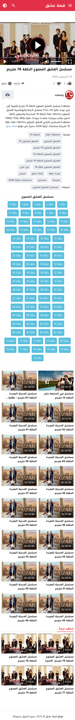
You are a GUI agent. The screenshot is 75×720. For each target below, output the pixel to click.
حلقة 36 (16, 264)
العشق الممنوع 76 (28, 141)
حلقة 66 (44, 332)
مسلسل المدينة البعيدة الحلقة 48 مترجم (23, 618)
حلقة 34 (44, 264)
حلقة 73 (10, 341)
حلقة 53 (58, 306)
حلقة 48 (17, 289)
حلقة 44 (17, 281)
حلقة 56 (16, 306)
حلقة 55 (30, 306)
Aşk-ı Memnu (53, 135)
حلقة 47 (30, 289)
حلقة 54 (44, 306)
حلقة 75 (51, 349)
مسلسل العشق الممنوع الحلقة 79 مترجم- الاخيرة (59, 658)
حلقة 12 (51, 221)
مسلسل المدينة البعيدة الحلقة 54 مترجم (60, 554)
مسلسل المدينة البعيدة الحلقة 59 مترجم (23, 459)
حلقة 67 (30, 332)
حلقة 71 (37, 341)
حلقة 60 (17, 315)
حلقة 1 (62, 204)
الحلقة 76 (35, 135)
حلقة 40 (17, 272)
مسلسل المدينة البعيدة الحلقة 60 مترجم (60, 459)
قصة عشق (55, 5)
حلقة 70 (51, 341)
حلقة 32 (17, 255)
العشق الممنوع (52, 141)
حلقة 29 (58, 255)
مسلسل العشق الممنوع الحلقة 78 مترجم (23, 658)
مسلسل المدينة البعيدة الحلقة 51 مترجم (60, 586)
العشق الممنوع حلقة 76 (47, 167)
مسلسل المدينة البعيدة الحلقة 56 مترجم (60, 523)
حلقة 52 (17, 298)
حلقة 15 (11, 221)
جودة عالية (54, 173)
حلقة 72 (24, 341)
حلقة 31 (30, 255)
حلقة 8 (38, 213)
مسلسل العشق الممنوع (45, 187)
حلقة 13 (37, 221)
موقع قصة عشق (54, 716)
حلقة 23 (30, 238)
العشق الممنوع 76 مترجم (46, 148)
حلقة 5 (13, 204)
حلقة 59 (30, 315)
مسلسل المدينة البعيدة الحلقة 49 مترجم (60, 618)
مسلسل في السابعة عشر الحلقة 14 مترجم (59, 395)
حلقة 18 (38, 230)
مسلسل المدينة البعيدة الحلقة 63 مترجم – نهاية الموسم (22, 397)
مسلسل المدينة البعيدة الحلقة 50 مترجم (23, 586)
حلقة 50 (44, 298)
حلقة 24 (17, 238)
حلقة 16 (64, 230)
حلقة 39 (30, 272)
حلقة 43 (30, 281)
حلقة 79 (37, 358)
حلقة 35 (30, 264)
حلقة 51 (30, 298)
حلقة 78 (10, 349)
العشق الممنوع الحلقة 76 (46, 154)
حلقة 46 (44, 289)
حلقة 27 (30, 247)
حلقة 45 (58, 289)
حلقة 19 (24, 230)
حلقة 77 (24, 349)
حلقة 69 (64, 341)
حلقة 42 (44, 281)
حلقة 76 (37, 349)
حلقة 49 (58, 298)
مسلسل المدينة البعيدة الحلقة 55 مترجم (23, 523)
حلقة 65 (58, 332)
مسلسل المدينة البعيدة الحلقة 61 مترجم (23, 427)
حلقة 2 (50, 204)
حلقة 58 (44, 315)
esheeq (59, 95)
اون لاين (24, 167)
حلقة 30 (44, 255)
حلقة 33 (58, 264)
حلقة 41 (58, 281)
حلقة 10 (13, 213)
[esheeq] (69, 98)
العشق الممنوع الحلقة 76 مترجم (43, 161)
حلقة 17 (51, 230)
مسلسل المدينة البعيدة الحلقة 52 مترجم (23, 554)
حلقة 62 (44, 324)
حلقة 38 (44, 272)
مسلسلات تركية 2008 (20, 180)
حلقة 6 (62, 213)
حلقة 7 (50, 213)
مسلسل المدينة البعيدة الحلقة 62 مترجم (60, 427)
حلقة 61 (58, 324)
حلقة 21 (58, 238)
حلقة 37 (58, 272)
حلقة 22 (44, 238)
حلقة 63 (30, 324)
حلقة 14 (24, 221)
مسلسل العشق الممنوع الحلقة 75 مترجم (23, 690)
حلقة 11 (64, 221)
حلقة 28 (17, 247)
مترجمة (56, 180)
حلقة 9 (25, 213)
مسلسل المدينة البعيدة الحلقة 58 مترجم (60, 491)
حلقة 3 (37, 204)
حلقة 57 (58, 315)
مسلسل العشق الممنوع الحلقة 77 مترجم (60, 690)
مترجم (22, 173)
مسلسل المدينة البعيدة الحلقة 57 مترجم (23, 491)
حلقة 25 (58, 247)
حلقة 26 (44, 247)
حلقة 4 (25, 204)
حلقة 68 (17, 332)
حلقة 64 (17, 324)
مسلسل (42, 180)
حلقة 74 (65, 349)
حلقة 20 (10, 230)
